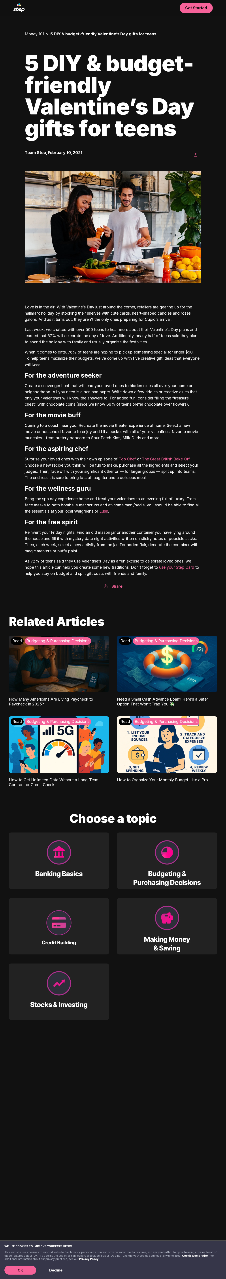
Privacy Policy (88, 1259)
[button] (195, 155)
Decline (55, 1270)
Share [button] (116, 586)
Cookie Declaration (195, 1255)
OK (20, 1270)
